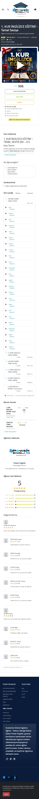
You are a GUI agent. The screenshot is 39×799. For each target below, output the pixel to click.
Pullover (11, 292)
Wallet (10, 335)
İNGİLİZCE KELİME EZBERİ (9, 691)
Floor (10, 274)
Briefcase (11, 225)
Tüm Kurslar (25, 691)
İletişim (23, 697)
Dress (10, 262)
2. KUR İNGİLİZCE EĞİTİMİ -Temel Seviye (11, 411)
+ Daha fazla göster (10, 155)
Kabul (6, 794)
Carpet (10, 238)
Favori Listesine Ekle (19, 91)
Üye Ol (23, 694)
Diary (10, 256)
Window (11, 347)
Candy (10, 231)
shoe (10, 298)
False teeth (12, 268)
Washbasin (12, 329)
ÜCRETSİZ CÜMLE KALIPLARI (9, 425)
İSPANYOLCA (6, 705)
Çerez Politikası (7, 790)
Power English (10, 42)
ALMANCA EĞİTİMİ (7, 699)
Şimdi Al (19, 102)
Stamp (10, 304)
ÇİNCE (4, 702)
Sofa (10, 310)
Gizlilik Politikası (7, 715)
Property (11, 286)
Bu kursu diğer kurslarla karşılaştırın (20, 119)
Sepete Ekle (19, 97)
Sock (10, 316)
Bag (10, 207)
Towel (10, 341)
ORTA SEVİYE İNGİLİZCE (9, 688)
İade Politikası (6, 721)
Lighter (11, 280)
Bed (10, 219)
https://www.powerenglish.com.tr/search (8, 9)
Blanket (11, 213)
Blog (23, 688)
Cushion (11, 250)
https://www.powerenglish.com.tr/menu (4, 9)
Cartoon (11, 244)
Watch (10, 323)
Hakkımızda (6, 713)
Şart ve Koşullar (7, 718)
